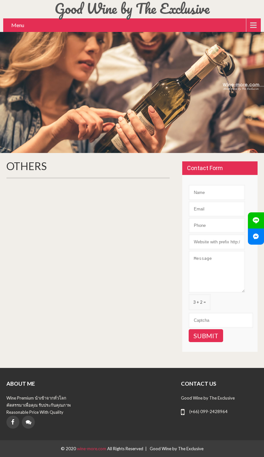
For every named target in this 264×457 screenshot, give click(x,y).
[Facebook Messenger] (256, 236)
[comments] (28, 422)
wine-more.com (92, 448)
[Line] (256, 220)
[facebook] (12, 422)
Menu (17, 25)
